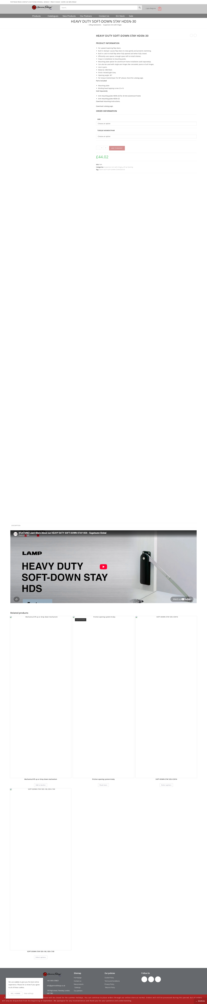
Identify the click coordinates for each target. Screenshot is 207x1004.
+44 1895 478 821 (71, 2)
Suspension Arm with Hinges (112, 25)
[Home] (86, 25)
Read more (103, 785)
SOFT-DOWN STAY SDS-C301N (166, 779)
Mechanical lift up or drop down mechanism (40, 779)
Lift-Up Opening (128, 167)
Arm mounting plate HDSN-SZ (109, 99)
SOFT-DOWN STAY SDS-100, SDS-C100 (40, 951)
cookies (17, 982)
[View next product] (195, 35)
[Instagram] (151, 979)
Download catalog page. (104, 106)
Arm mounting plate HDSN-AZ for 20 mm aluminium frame (119, 96)
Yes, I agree (15, 993)
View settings (28, 993)
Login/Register (151, 8)
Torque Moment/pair (106, 130)
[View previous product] (191, 35)
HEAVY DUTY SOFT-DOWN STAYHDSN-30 (112, 170)
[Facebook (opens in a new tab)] (189, 2)
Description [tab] (15, 525)
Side (99, 119)
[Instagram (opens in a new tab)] (192, 2)
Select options (166, 785)
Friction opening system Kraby (103, 779)
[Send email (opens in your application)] (195, 2)
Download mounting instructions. (108, 101)
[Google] (158, 979)
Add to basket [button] (41, 785)
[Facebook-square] (144, 979)
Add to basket (117, 148)
